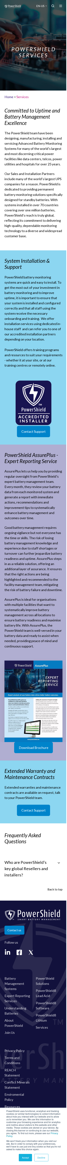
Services (42, 1027)
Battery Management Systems (14, 983)
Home (8, 97)
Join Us (9, 1032)
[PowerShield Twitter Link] (31, 952)
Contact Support (33, 431)
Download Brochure (33, 748)
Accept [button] (25, 1157)
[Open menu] (61, 6)
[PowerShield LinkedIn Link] (7, 952)
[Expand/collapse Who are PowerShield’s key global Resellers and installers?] (59, 863)
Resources (12, 1107)
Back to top (55, 889)
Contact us (14, 930)
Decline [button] (41, 1157)
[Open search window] (53, 6)
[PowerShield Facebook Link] (19, 952)
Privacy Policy (14, 1051)
